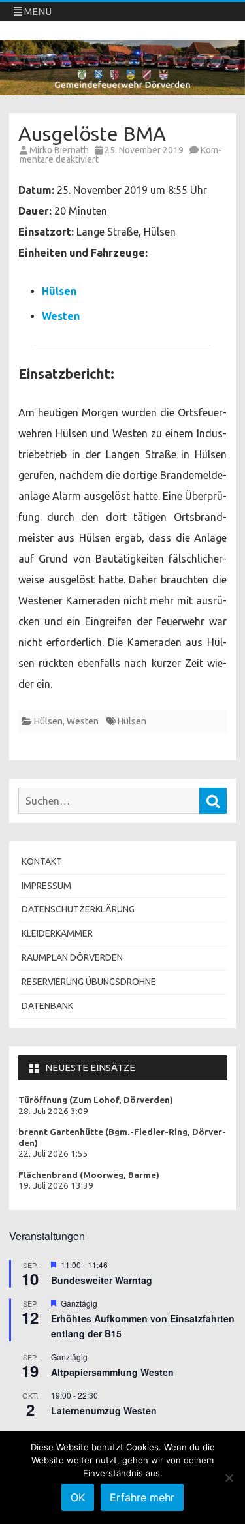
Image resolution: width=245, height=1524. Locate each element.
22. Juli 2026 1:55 (53, 1154)
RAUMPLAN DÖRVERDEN (72, 957)
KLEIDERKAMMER (57, 933)
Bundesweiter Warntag (101, 1279)
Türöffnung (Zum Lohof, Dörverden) (95, 1100)
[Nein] (228, 1477)
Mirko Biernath (59, 150)
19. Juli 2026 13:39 (55, 1185)
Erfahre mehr (142, 1497)
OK (78, 1497)
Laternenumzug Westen (104, 1410)
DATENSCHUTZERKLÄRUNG (78, 909)
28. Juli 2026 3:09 (53, 1111)
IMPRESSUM (46, 885)
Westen (61, 316)
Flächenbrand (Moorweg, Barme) (88, 1175)
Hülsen (59, 291)
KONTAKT (42, 861)
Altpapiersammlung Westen (112, 1371)
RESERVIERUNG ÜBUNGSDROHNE (89, 981)
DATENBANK (47, 1006)
